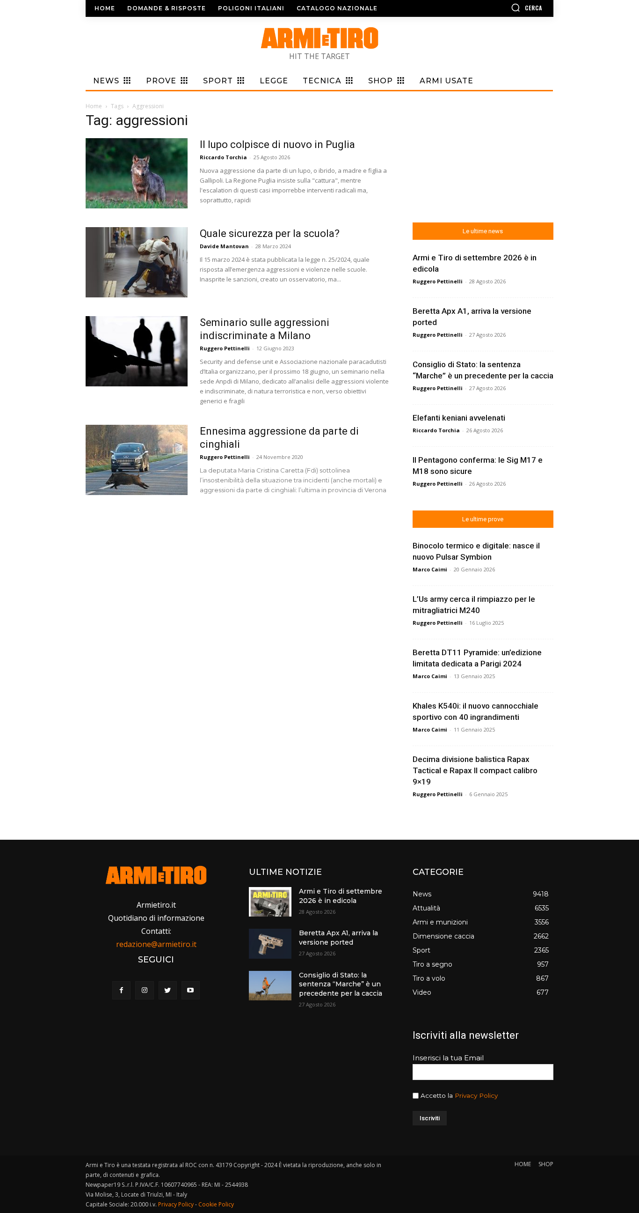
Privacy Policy (476, 1095)
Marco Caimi (430, 569)
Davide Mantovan (224, 246)
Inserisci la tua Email (448, 1057)
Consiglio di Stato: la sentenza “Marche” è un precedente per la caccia (340, 984)
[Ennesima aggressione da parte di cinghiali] (137, 460)
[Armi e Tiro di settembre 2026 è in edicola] (270, 902)
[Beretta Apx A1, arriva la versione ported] (270, 943)
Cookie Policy (216, 1204)
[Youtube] (191, 990)
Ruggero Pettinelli (225, 348)
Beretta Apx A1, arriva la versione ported (338, 938)
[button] (499, 7)
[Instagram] (144, 990)
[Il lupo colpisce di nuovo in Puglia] (137, 173)
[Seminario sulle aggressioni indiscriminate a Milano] (137, 351)
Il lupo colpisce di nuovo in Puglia (277, 144)
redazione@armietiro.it (156, 944)
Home (94, 106)
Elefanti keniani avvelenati (459, 417)
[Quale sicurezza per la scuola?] (137, 262)
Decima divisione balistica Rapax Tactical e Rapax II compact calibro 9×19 (475, 770)
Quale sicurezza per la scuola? (270, 233)
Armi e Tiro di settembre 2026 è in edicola (340, 896)
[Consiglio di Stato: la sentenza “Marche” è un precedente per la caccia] (270, 985)
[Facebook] (121, 990)
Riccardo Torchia (223, 157)
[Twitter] (168, 990)
